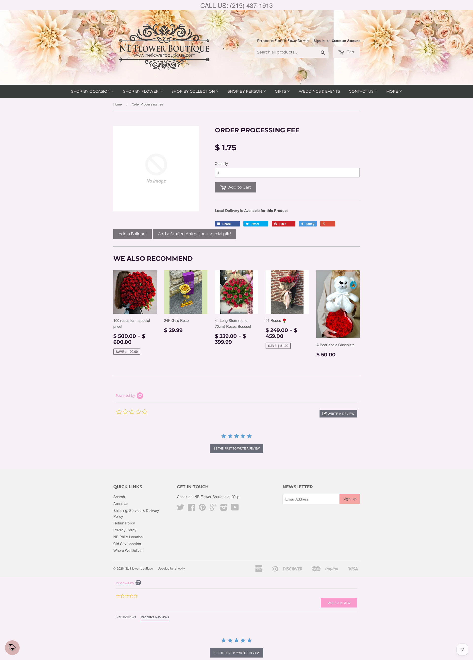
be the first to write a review (237, 448)
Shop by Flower (141, 91)
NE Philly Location (128, 536)
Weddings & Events (319, 91)
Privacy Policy (124, 529)
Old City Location (127, 543)
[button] (338, 413)
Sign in (319, 40)
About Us (120, 503)
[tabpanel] (236, 648)
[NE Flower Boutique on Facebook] (191, 508)
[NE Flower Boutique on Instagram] (224, 508)
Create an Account (346, 40)
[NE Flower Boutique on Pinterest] (202, 508)
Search (119, 496)
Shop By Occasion (91, 91)
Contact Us (361, 91)
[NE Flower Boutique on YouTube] (235, 508)
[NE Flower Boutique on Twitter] (180, 508)
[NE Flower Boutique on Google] (213, 508)
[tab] (126, 618)
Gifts (281, 91)
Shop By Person (245, 91)
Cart (350, 52)
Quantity (221, 163)
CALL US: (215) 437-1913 (236, 5)
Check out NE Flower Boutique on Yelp (208, 496)
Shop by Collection (193, 91)
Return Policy (124, 522)
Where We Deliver (128, 550)
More (392, 91)
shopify (180, 568)
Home (117, 104)
